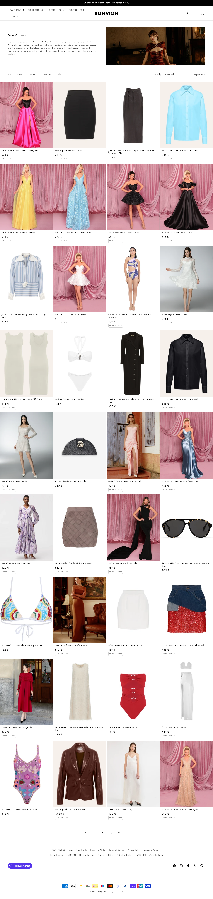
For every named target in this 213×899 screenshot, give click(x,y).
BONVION (102, 892)
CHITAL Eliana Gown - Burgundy (17, 727)
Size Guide (81, 849)
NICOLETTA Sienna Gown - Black (123, 232)
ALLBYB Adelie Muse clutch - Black (71, 481)
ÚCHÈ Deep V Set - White (174, 727)
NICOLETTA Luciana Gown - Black (178, 232)
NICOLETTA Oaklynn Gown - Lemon (18, 232)
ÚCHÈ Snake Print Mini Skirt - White (125, 645)
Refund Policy (56, 855)
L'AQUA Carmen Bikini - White (69, 399)
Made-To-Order (156, 855)
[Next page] (127, 832)
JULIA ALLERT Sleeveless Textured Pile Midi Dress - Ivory (79, 729)
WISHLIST (141, 855)
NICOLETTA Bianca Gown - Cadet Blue (180, 481)
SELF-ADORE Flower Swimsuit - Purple (20, 809)
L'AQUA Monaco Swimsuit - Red (123, 727)
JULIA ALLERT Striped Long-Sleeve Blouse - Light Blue (24, 316)
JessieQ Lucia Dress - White (14, 481)
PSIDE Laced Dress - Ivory (120, 809)
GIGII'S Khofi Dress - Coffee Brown (71, 645)
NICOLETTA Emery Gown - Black (123, 563)
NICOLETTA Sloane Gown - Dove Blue (73, 232)
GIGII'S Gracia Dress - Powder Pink (124, 481)
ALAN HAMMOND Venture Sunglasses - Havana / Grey (185, 564)
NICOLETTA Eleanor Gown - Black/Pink (20, 150)
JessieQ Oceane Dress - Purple (16, 563)
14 (119, 832)
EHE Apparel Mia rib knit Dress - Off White (22, 399)
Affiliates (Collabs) (125, 855)
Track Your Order (98, 849)
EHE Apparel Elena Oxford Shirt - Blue (180, 150)
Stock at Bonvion (87, 855)
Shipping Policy (151, 849)
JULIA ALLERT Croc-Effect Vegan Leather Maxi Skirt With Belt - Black (132, 152)
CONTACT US (58, 849)
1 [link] (85, 832)
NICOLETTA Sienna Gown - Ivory (70, 314)
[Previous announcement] (8, 3)
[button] (36, 10)
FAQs (70, 849)
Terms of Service (117, 849)
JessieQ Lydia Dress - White (175, 314)
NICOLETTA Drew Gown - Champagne (180, 809)
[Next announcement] (204, 3)
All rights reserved (115, 892)
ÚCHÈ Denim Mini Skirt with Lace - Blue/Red (183, 645)
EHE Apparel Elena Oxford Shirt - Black (180, 399)
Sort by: (158, 74)
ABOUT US (71, 855)
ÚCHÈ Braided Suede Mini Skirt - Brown (73, 563)
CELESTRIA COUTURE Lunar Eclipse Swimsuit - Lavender (130, 316)
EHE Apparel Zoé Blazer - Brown (70, 809)
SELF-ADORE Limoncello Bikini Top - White (22, 645)
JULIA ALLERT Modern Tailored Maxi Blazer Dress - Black (132, 400)
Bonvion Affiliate (105, 855)
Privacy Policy (134, 849)
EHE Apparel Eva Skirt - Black (68, 150)
